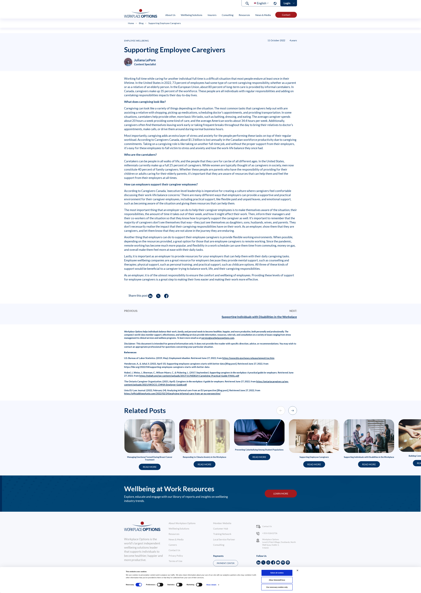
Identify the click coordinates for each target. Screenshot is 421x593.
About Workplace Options (182, 523)
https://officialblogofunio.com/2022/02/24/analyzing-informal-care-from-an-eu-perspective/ (172, 393)
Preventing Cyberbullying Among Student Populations (259, 449)
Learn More (280, 493)
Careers (173, 544)
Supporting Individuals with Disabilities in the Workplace (259, 317)
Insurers (212, 14)
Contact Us (174, 550)
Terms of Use (175, 561)
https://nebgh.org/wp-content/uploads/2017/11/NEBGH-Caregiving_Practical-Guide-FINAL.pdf (189, 375)
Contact (286, 14)
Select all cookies (277, 573)
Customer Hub (220, 528)
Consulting (227, 14)
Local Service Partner (224, 539)
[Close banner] (297, 570)
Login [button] (287, 3)
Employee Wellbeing (136, 40)
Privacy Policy (176, 555)
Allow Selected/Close (277, 580)
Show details (211, 585)
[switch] (160, 584)
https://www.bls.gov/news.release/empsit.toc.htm (248, 358)
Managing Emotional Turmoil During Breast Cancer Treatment (149, 458)
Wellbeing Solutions (191, 14)
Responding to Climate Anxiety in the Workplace (204, 457)
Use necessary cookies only (277, 587)
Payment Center (225, 563)
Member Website (222, 523)
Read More (150, 466)
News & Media (263, 14)
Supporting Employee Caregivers (314, 457)
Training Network (222, 534)
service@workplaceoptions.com (217, 337)
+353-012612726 (269, 533)
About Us (170, 14)
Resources (244, 14)
